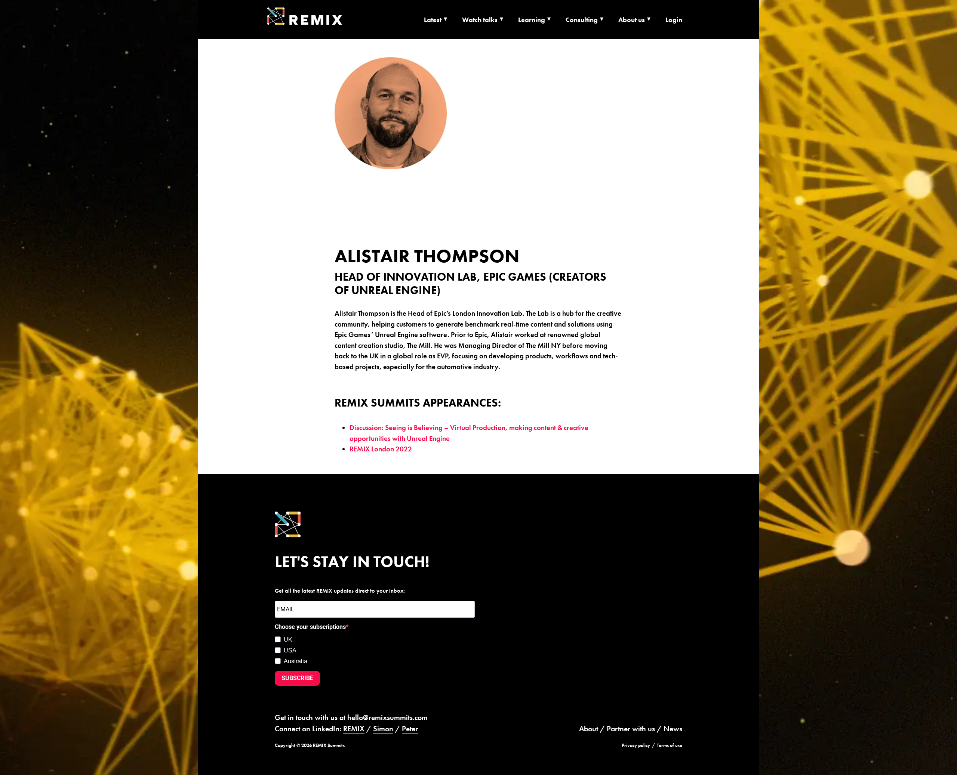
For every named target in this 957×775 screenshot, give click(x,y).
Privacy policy (636, 745)
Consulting (582, 19)
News (673, 729)
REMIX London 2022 (381, 449)
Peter (410, 729)
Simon (383, 729)
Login (673, 19)
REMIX (353, 729)
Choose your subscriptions (310, 626)
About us (631, 19)
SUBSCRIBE (297, 678)
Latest (432, 19)
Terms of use (669, 745)
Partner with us (631, 729)
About (588, 729)
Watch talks (480, 19)
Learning (531, 19)
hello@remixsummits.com (387, 717)
